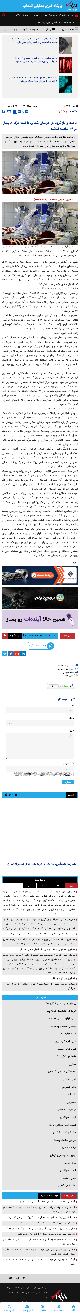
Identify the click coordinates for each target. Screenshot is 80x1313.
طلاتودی (71, 1102)
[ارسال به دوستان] (9, 112)
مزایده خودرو (69, 1147)
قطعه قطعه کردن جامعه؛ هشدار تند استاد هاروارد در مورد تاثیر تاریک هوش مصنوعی (35, 60)
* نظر (71, 731)
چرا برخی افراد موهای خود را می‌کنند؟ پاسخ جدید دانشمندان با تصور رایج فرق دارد (34, 40)
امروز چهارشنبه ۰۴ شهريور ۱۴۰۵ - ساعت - (53, 15)
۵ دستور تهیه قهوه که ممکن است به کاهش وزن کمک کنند (46, 1234)
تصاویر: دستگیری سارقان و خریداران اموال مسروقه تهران (41, 863)
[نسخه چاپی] (3, 112)
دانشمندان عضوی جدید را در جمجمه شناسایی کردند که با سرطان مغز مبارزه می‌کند (33, 79)
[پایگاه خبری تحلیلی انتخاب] (71, 5)
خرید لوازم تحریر (66, 1033)
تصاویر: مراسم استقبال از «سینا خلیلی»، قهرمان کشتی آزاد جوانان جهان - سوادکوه (39, 986)
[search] (4, 16)
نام (73, 705)
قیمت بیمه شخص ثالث (62, 1125)
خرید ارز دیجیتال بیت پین (61, 1011)
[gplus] (17, 653)
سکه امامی (70, 1163)
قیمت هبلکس (68, 1117)
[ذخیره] (15, 112)
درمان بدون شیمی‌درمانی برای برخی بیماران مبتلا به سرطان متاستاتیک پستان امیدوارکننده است (39, 1252)
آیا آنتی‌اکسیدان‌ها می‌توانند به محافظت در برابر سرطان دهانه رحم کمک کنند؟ (39, 1262)
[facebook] (11, 653)
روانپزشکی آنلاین (66, 1185)
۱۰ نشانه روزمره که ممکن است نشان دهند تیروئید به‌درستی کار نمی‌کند (40, 1217)
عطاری (72, 1064)
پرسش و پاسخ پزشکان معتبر (60, 1003)
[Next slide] (6, 795)
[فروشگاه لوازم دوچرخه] (40, 598)
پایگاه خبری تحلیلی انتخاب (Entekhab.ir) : (55, 200)
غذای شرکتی (69, 1079)
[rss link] (24, 1278)
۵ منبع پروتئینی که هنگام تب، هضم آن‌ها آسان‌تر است (48, 1223)
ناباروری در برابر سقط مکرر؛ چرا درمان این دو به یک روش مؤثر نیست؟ (41, 1228)
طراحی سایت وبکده (65, 1140)
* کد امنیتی (68, 764)
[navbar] (76, 15)
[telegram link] (17, 1278)
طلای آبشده (69, 1178)
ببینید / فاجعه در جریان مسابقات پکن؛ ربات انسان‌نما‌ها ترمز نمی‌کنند (41, 934)
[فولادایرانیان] (40, 575)
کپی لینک (67, 636)
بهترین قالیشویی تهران (63, 1155)
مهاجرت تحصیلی (66, 1109)
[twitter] (4, 653)
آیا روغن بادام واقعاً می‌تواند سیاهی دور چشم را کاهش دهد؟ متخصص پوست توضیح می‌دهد (39, 1209)
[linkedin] (23, 653)
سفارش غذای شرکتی (64, 1132)
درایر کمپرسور (68, 1087)
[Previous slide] (16, 795)
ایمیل (71, 718)
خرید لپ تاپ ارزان (65, 1041)
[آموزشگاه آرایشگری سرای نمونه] (40, 619)
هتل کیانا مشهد (67, 1049)
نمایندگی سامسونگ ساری (61, 1071)
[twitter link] (10, 1278)
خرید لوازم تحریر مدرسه (62, 1018)
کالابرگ (72, 1094)
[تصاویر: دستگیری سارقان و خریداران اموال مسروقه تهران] (40, 830)
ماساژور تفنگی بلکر (65, 1056)
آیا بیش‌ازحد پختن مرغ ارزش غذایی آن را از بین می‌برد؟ (47, 1202)
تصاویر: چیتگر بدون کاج (63, 978)
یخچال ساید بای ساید (63, 1026)
